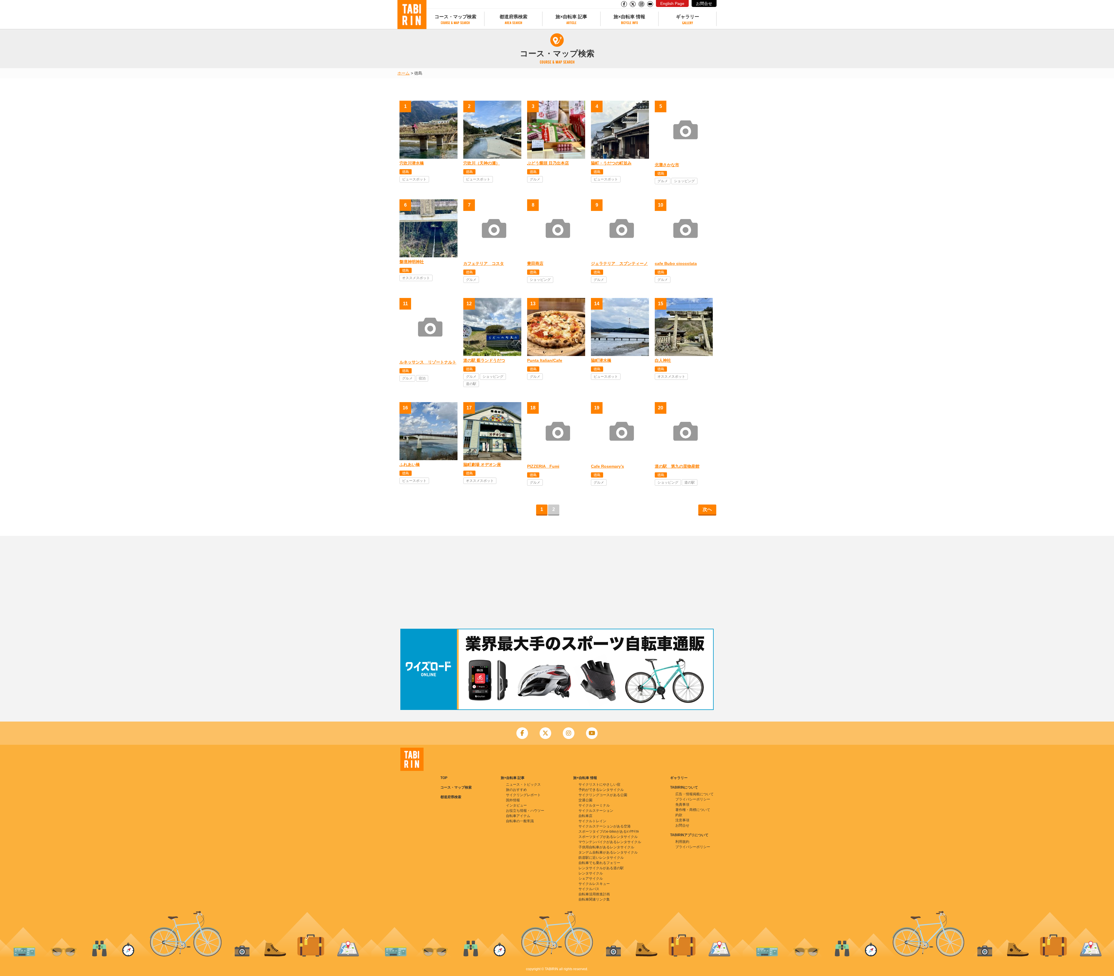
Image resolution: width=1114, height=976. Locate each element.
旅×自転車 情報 (629, 16)
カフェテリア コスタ (483, 263)
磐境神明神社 (411, 261)
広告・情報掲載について (694, 794)
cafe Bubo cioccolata (676, 263)
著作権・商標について (692, 810)
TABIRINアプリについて (689, 835)
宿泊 (422, 378)
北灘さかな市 (667, 164)
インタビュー (516, 805)
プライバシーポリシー (692, 799)
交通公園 (585, 800)
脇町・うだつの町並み (611, 163)
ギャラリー (687, 16)
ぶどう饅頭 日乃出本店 (548, 163)
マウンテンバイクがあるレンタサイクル (609, 842)
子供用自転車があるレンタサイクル (606, 847)
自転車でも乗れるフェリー (599, 863)
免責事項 (682, 805)
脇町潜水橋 (601, 360)
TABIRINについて (684, 787)
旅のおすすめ (516, 790)
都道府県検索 (513, 16)
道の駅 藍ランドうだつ (484, 360)
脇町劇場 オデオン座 (482, 464)
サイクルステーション (595, 811)
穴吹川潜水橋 (411, 163)
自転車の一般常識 (520, 821)
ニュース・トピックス (523, 784)
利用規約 (682, 842)
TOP (443, 778)
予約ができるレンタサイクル (601, 790)
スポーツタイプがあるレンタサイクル (608, 837)
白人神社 (663, 360)
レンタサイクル (590, 873)
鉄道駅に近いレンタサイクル (601, 858)
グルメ (535, 179)
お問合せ (704, 3)
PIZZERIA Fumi (543, 466)
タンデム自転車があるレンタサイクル (608, 852)
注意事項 (682, 820)
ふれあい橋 (409, 464)
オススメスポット (416, 278)
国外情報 (513, 800)
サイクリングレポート (523, 795)
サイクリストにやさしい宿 (599, 784)
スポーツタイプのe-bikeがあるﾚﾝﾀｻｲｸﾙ (608, 831)
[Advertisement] (557, 582)
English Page (672, 3)
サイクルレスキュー (594, 884)
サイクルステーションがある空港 (604, 826)
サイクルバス (588, 889)
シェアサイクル (590, 878)
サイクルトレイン (592, 821)
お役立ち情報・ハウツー (525, 811)
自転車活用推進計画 (594, 894)
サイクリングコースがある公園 (602, 795)
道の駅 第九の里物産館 (677, 466)
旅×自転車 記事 (571, 16)
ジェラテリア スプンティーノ (619, 263)
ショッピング (684, 181)
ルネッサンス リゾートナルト (427, 362)
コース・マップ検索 (455, 16)
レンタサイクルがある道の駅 (601, 868)
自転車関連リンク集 (594, 899)
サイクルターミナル (594, 805)
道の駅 (471, 384)
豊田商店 (535, 263)
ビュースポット (414, 179)
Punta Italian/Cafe (544, 360)
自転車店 (585, 816)
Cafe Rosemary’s (607, 466)
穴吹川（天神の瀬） (481, 163)
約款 (678, 815)
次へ (707, 509)
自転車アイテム (518, 816)
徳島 (405, 172)
